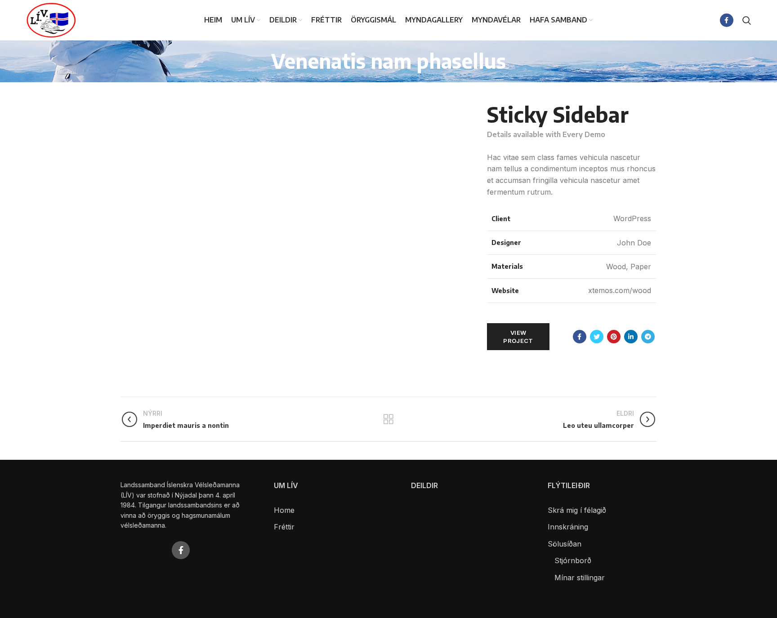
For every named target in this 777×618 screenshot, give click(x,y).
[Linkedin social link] (631, 336)
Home (284, 510)
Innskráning (568, 526)
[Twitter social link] (596, 336)
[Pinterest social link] (614, 336)
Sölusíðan (564, 543)
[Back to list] (388, 419)
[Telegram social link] (648, 336)
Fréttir (284, 526)
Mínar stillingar (579, 577)
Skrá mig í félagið (577, 510)
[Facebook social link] (726, 20)
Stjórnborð (572, 560)
